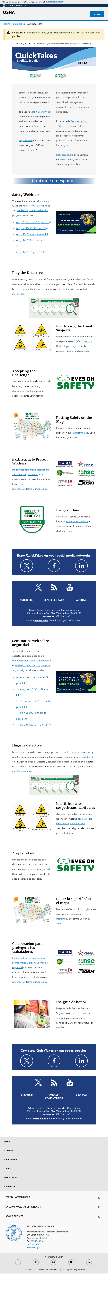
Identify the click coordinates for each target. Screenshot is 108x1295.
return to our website (77, 521)
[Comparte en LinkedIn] (81, 1060)
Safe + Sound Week (41, 111)
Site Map (29, 1269)
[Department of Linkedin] (89, 1262)
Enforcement (10, 1159)
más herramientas (21, 771)
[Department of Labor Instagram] (53, 1262)
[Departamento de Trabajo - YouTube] (69, 1082)
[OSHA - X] (38, 587)
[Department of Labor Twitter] (36, 1262)
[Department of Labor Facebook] (18, 1262)
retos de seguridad (40, 869)
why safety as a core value (36, 205)
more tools (18, 293)
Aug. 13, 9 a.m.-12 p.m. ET (32, 234)
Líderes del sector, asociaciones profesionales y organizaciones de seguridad (30, 962)
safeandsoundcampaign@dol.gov (29, 488)
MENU (97, 14)
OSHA (9, 12)
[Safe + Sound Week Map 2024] (32, 426)
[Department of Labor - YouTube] (69, 587)
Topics (7, 1168)
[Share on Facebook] (54, 565)
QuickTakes (19, 23)
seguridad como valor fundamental (30, 660)
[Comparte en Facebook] (54, 1060)
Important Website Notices (48, 1269)
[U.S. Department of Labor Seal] (13, 1232)
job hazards (47, 284)
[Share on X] (26, 565)
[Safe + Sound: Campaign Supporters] (76, 473)
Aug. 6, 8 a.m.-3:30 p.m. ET (32, 222)
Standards (9, 1150)
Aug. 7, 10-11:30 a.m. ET (31, 228)
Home (7, 23)
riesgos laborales (86, 757)
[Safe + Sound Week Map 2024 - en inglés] (32, 910)
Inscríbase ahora (64, 154)
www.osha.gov (33, 1247)
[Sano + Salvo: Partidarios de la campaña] (76, 962)
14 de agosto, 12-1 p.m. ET (32, 725)
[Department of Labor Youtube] (71, 1262)
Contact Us (9, 1186)
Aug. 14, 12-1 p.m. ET (29, 252)
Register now (25, 140)
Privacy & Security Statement (74, 1269)
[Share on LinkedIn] (81, 565)
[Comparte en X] (26, 1060)
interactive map (80, 432)
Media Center (10, 1177)
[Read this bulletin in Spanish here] (54, 180)
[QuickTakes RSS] (54, 587)
